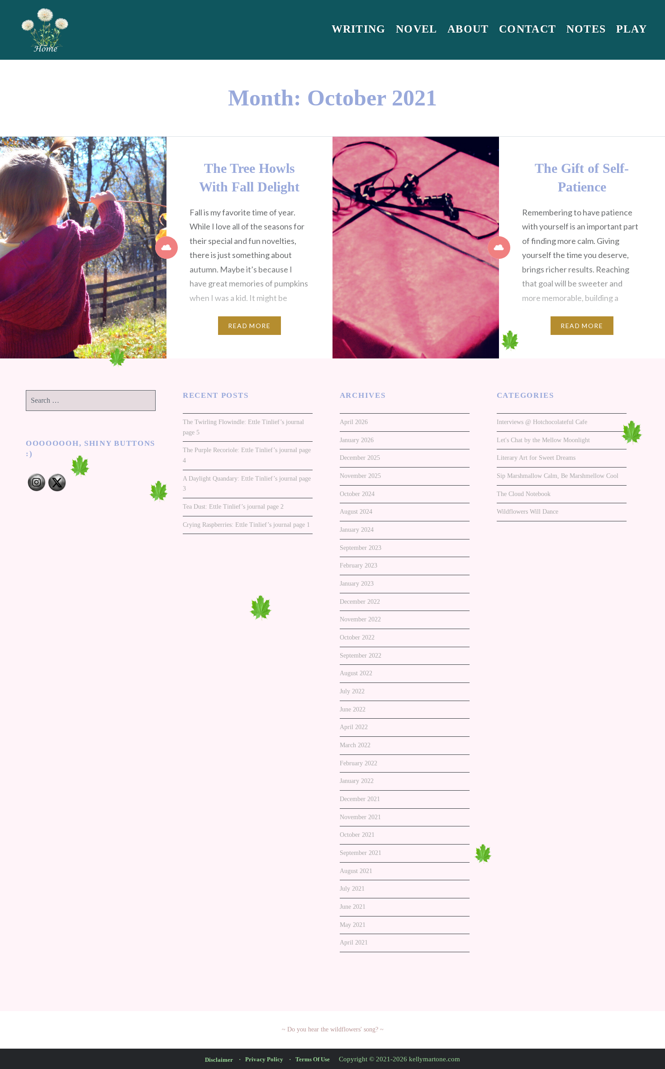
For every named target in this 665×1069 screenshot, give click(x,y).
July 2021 (352, 888)
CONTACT (527, 29)
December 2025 (360, 457)
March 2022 (355, 745)
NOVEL (416, 29)
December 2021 (360, 799)
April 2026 (354, 422)
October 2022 (357, 637)
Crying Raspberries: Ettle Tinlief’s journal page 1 (246, 524)
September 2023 (360, 547)
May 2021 (353, 924)
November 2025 (360, 475)
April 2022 (354, 727)
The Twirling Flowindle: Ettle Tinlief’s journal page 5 (243, 427)
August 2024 (356, 511)
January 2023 (357, 583)
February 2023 (358, 565)
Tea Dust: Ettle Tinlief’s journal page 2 (233, 506)
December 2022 (360, 601)
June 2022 (353, 709)
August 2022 (356, 673)
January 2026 (357, 440)
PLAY (631, 29)
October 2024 (357, 494)
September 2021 (360, 852)
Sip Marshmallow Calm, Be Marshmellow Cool (557, 475)
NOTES (586, 29)
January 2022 (357, 781)
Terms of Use (312, 1059)
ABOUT (468, 29)
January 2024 (357, 529)
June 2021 (353, 906)
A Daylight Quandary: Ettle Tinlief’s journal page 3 (247, 483)
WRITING (359, 29)
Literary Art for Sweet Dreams (536, 457)
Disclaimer (219, 1059)
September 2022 (360, 655)
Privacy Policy (264, 1059)
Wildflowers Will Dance (527, 511)
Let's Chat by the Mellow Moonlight (543, 440)
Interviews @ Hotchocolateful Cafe (542, 422)
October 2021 (357, 834)
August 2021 (356, 871)
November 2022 (360, 619)
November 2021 (360, 817)
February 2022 (358, 763)
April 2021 (354, 942)
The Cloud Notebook (524, 494)
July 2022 (352, 691)
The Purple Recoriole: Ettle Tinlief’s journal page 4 (247, 455)
